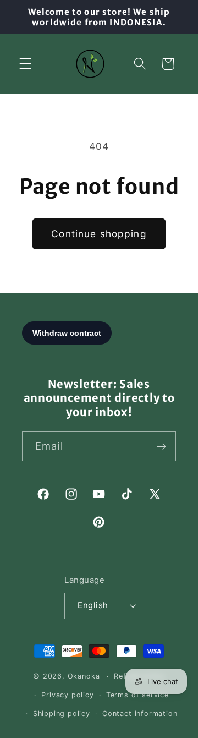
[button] (26, 64)
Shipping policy (61, 713)
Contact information (139, 713)
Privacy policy (67, 695)
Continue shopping (99, 233)
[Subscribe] (161, 446)
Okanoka (84, 676)
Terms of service (137, 695)
